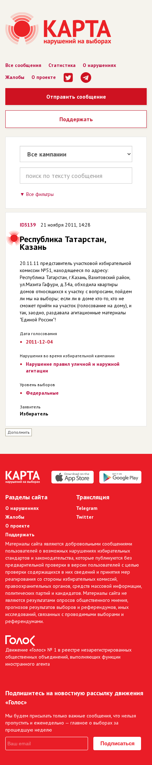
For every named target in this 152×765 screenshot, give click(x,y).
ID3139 (28, 225)
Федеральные (42, 393)
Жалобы (14, 77)
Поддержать (76, 119)
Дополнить (18, 432)
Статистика (62, 65)
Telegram (87, 508)
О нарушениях (99, 65)
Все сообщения (23, 65)
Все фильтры (40, 194)
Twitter (84, 517)
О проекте (43, 77)
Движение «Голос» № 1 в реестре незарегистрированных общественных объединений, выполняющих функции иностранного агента (68, 657)
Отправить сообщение (76, 96)
